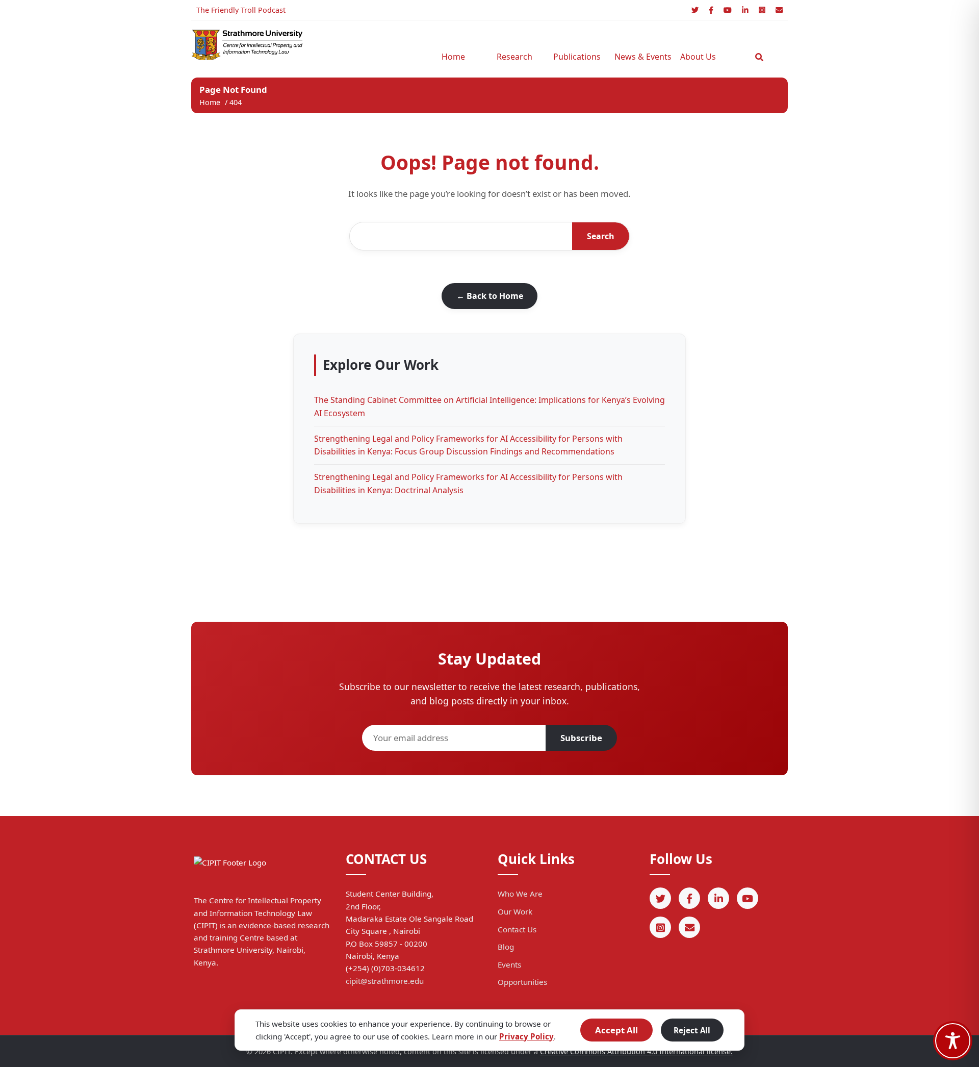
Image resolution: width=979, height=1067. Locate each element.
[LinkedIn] (745, 10)
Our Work (515, 911)
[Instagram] (762, 10)
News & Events (639, 56)
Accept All (616, 1030)
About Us (698, 56)
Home (453, 56)
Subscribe (581, 738)
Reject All (692, 1030)
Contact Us (517, 929)
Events (509, 964)
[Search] (759, 57)
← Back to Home (489, 295)
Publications (577, 56)
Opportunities (522, 982)
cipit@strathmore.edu (385, 981)
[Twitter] (695, 10)
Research (514, 56)
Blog (506, 947)
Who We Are (520, 893)
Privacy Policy (526, 1036)
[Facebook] (711, 10)
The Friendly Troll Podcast (241, 10)
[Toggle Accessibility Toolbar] (952, 1040)
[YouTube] (728, 10)
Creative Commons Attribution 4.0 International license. (636, 1051)
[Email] (779, 10)
